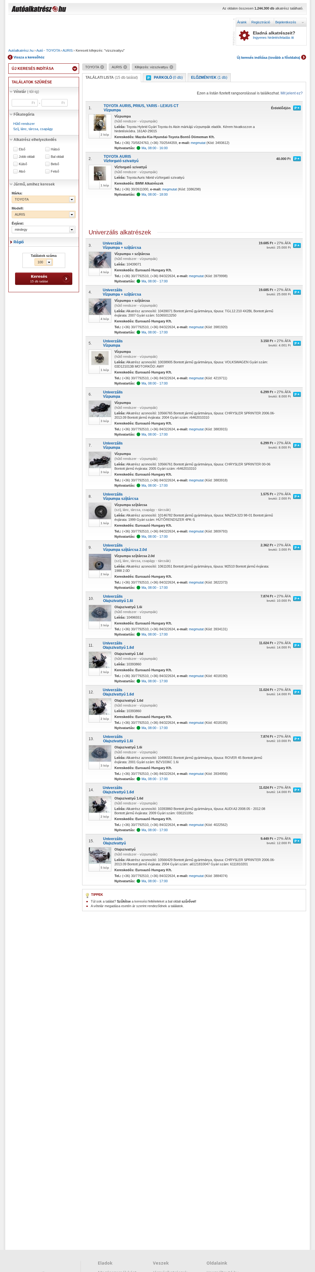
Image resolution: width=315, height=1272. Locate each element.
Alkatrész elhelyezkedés (35, 140)
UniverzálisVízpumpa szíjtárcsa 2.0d (125, 547)
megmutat (198, 143)
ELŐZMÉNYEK (209, 77)
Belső (55, 164)
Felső (55, 171)
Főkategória (24, 114)
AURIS (67, 50)
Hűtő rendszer (24, 124)
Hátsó (55, 149)
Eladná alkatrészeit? (274, 35)
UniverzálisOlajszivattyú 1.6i (118, 598)
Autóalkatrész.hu (21, 50)
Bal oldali (57, 156)
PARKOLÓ (168, 77)
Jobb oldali (26, 156)
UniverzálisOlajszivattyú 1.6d (118, 645)
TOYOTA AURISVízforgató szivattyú (121, 158)
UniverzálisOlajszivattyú (114, 841)
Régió (19, 242)
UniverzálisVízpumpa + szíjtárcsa (122, 245)
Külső (23, 164)
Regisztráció (260, 22)
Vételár (26, 92)
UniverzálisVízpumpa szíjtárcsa (120, 496)
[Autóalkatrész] (60, 9)
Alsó (22, 171)
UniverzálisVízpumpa (113, 343)
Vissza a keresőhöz (29, 57)
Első (22, 149)
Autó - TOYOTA (48, 50)
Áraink (242, 22)
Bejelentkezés (285, 22)
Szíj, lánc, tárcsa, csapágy (33, 129)
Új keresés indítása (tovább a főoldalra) (268, 57)
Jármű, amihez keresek (34, 184)
